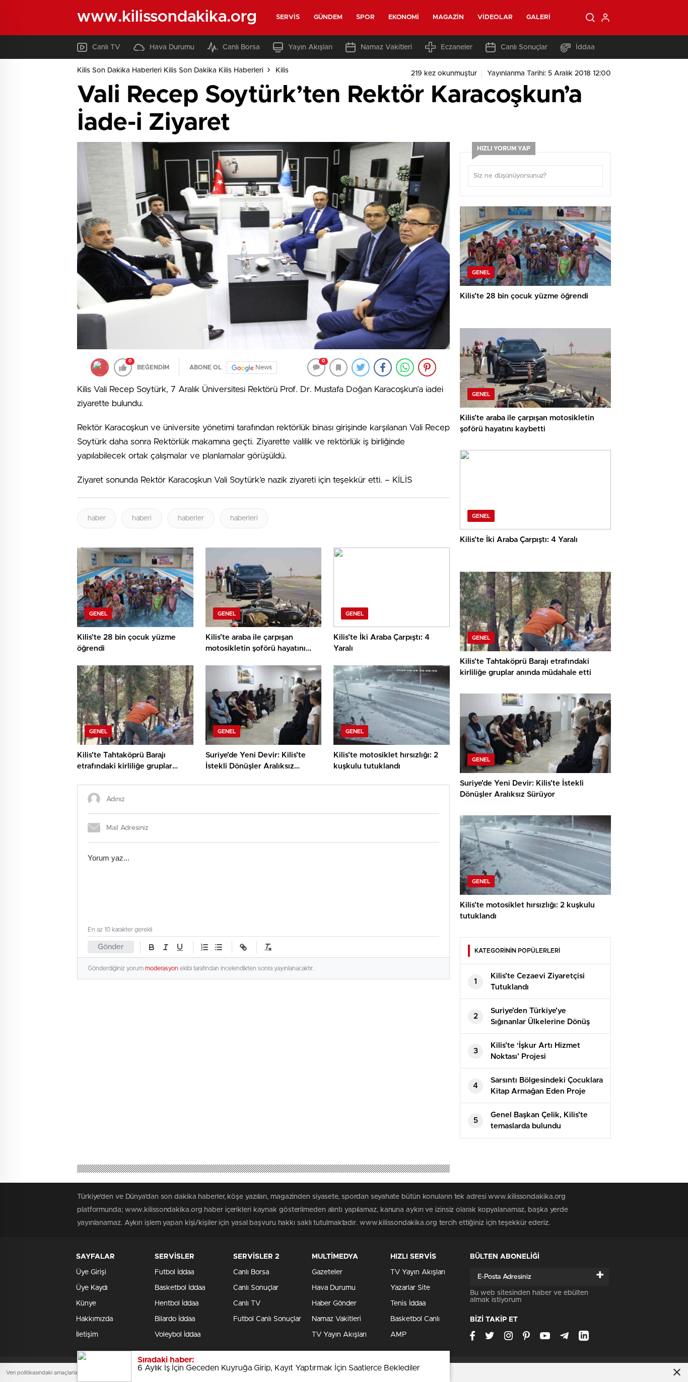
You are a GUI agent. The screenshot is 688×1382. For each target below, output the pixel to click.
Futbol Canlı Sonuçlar (267, 1319)
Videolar (495, 17)
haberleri (244, 518)
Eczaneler (456, 47)
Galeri (538, 17)
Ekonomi (404, 17)
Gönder (111, 947)
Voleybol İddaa (177, 1334)
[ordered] (204, 947)
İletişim (87, 1334)
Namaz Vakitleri (386, 47)
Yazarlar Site (410, 1287)
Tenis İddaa (408, 1303)
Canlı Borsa (241, 47)
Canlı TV (106, 47)
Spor (365, 17)
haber (97, 518)
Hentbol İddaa (176, 1303)
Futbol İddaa (174, 1272)
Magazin (448, 17)
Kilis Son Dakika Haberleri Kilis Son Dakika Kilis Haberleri (170, 70)
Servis (288, 17)
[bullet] (219, 947)
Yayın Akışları (310, 47)
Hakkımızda (94, 1319)
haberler (191, 518)
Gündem (328, 17)
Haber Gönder (334, 1303)
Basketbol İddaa (180, 1287)
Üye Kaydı (92, 1287)
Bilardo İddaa (175, 1319)
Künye (86, 1303)
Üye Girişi (91, 1272)
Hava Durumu (172, 47)
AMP (398, 1334)
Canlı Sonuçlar (524, 47)
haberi (142, 518)
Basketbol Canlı (415, 1319)
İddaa (585, 47)
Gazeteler (327, 1272)
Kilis (282, 70)
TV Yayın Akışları (339, 1334)
